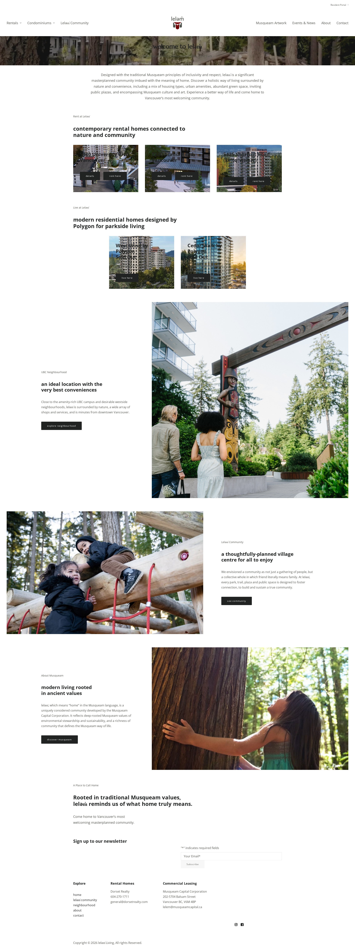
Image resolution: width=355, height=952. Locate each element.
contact (78, 915)
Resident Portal (338, 4)
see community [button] (236, 600)
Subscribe (193, 864)
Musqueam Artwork (271, 23)
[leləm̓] (177, 22)
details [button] (90, 176)
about (77, 910)
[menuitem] (339, 5)
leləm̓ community (85, 900)
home (77, 895)
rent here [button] (115, 176)
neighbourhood (84, 905)
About (326, 23)
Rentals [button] (12, 23)
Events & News (303, 23)
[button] (236, 925)
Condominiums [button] (39, 23)
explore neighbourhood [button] (61, 425)
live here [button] (127, 277)
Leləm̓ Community (75, 23)
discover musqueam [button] (59, 739)
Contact (342, 23)
